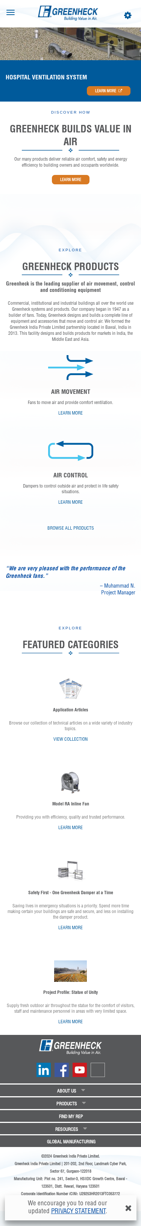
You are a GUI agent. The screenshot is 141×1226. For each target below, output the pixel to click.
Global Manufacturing (71, 1141)
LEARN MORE (105, 90)
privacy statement (78, 1211)
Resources (66, 1129)
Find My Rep (71, 1116)
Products (66, 1103)
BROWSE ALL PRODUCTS (70, 528)
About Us (66, 1091)
